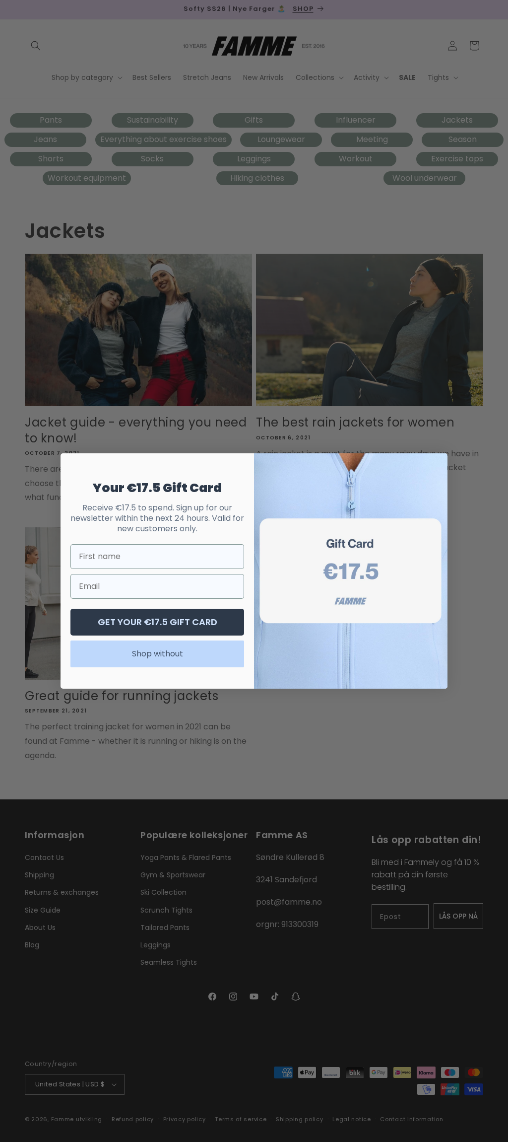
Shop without (157, 653)
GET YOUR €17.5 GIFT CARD (157, 622)
